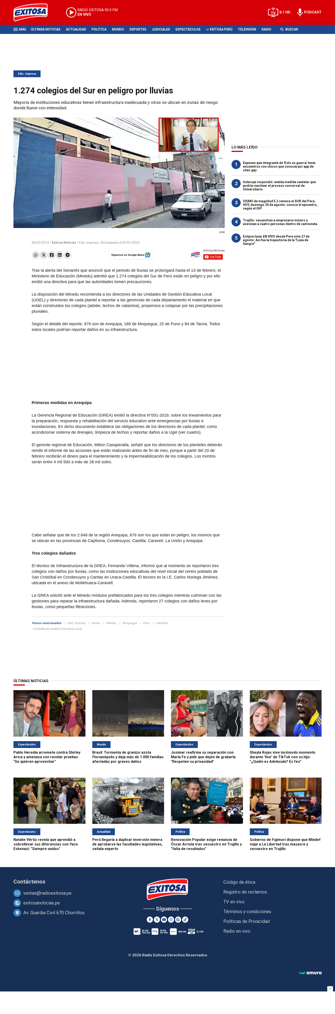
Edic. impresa (88, 242)
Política (99, 29)
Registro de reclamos (245, 892)
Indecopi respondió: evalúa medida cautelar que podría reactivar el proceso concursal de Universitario (279, 185)
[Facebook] (52, 255)
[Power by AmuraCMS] (310, 973)
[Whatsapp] (36, 255)
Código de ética (239, 882)
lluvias (96, 623)
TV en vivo (234, 901)
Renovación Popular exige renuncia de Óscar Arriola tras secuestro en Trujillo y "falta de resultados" (206, 844)
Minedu (111, 623)
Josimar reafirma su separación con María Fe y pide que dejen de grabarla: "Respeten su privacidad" (203, 757)
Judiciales (161, 29)
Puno (146, 623)
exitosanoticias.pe (41, 903)
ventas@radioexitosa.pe (47, 893)
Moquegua (130, 623)
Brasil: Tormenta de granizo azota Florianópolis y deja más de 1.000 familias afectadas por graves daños (128, 757)
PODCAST (313, 12)
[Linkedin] (60, 255)
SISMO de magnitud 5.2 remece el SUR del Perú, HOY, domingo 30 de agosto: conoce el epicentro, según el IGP (280, 204)
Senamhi (162, 623)
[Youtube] (164, 920)
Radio (266, 29)
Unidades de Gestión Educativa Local (57, 628)
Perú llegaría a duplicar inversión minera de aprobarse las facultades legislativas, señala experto (127, 844)
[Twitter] (44, 255)
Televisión (247, 29)
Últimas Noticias (45, 29)
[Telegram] (68, 255)
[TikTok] (185, 920)
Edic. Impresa (27, 73)
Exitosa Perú (221, 29)
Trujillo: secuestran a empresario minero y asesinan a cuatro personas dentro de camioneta (280, 222)
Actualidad (76, 29)
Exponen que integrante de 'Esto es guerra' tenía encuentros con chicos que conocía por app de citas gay (279, 166)
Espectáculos (188, 29)
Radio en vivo (236, 931)
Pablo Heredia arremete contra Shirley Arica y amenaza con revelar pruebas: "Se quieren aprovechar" (46, 757)
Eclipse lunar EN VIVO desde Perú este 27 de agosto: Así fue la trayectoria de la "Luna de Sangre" (276, 240)
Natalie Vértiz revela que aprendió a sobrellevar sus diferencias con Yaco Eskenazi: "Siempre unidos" (45, 844)
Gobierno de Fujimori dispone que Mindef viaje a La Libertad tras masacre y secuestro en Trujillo (285, 844)
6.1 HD (284, 12)
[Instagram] (171, 920)
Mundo (118, 29)
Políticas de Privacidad (246, 921)
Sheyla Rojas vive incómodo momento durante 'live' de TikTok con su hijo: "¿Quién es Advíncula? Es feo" (282, 757)
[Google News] (178, 920)
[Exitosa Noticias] (34, 12)
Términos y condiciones (247, 911)
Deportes (137, 29)
